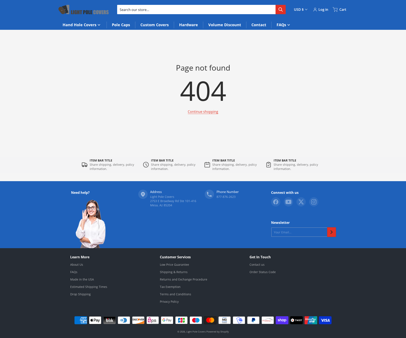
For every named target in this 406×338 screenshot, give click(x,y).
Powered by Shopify (217, 331)
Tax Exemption (170, 287)
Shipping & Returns (174, 272)
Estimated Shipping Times (88, 287)
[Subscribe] (331, 232)
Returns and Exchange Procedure (183, 279)
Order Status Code (263, 272)
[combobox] (201, 9)
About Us (76, 265)
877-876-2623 (226, 197)
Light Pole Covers (196, 331)
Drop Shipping (80, 294)
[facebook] (275, 202)
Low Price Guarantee (174, 265)
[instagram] (313, 202)
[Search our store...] (281, 9)
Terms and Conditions (175, 294)
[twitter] (301, 202)
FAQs (73, 272)
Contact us (257, 265)
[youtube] (288, 202)
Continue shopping (203, 111)
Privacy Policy (169, 302)
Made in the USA (82, 279)
